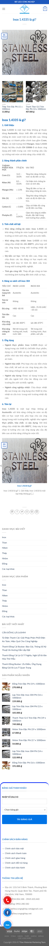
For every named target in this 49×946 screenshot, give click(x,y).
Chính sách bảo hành (15, 868)
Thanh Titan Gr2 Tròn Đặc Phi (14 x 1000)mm (36, 108)
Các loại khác (8, 569)
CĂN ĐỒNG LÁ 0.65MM (14, 633)
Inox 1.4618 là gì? (24, 486)
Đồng (4, 564)
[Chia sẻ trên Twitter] (22, 512)
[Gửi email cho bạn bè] (27, 512)
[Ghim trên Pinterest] (32, 512)
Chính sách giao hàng (15, 858)
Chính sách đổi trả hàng (16, 863)
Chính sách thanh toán (16, 853)
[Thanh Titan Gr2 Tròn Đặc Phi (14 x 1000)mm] (36, 91)
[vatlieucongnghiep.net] (24, 9)
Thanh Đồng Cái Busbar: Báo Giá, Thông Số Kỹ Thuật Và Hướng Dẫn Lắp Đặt (24, 648)
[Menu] (3, 8)
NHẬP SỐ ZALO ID (10, 797)
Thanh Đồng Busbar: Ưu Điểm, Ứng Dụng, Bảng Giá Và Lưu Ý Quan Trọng (22, 666)
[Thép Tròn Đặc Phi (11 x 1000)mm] (12, 91)
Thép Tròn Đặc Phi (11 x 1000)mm (12, 108)
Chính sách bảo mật (14, 848)
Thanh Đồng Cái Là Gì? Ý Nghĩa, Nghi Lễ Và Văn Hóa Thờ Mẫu (24, 657)
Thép (4, 553)
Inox (4, 537)
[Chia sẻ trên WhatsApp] (12, 512)
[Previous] (2, 99)
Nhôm (5, 558)
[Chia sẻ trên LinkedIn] (37, 512)
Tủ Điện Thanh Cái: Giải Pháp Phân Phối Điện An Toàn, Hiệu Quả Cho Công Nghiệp (23, 639)
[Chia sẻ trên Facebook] (17, 512)
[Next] (47, 99)
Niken (5, 548)
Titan (4, 543)
